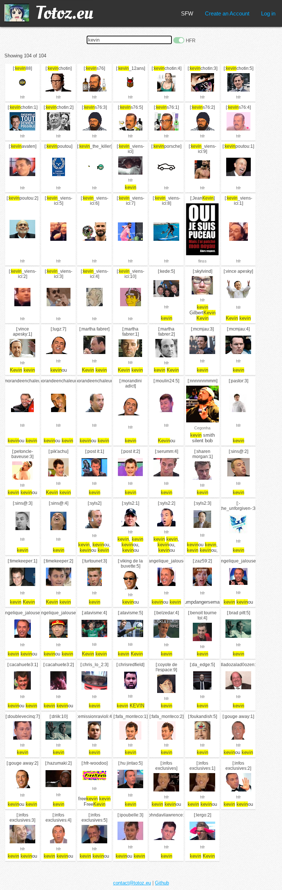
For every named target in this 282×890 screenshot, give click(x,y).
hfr (22, 97)
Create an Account (227, 13)
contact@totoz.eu (132, 883)
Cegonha (202, 428)
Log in (268, 13)
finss (202, 261)
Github (162, 883)
